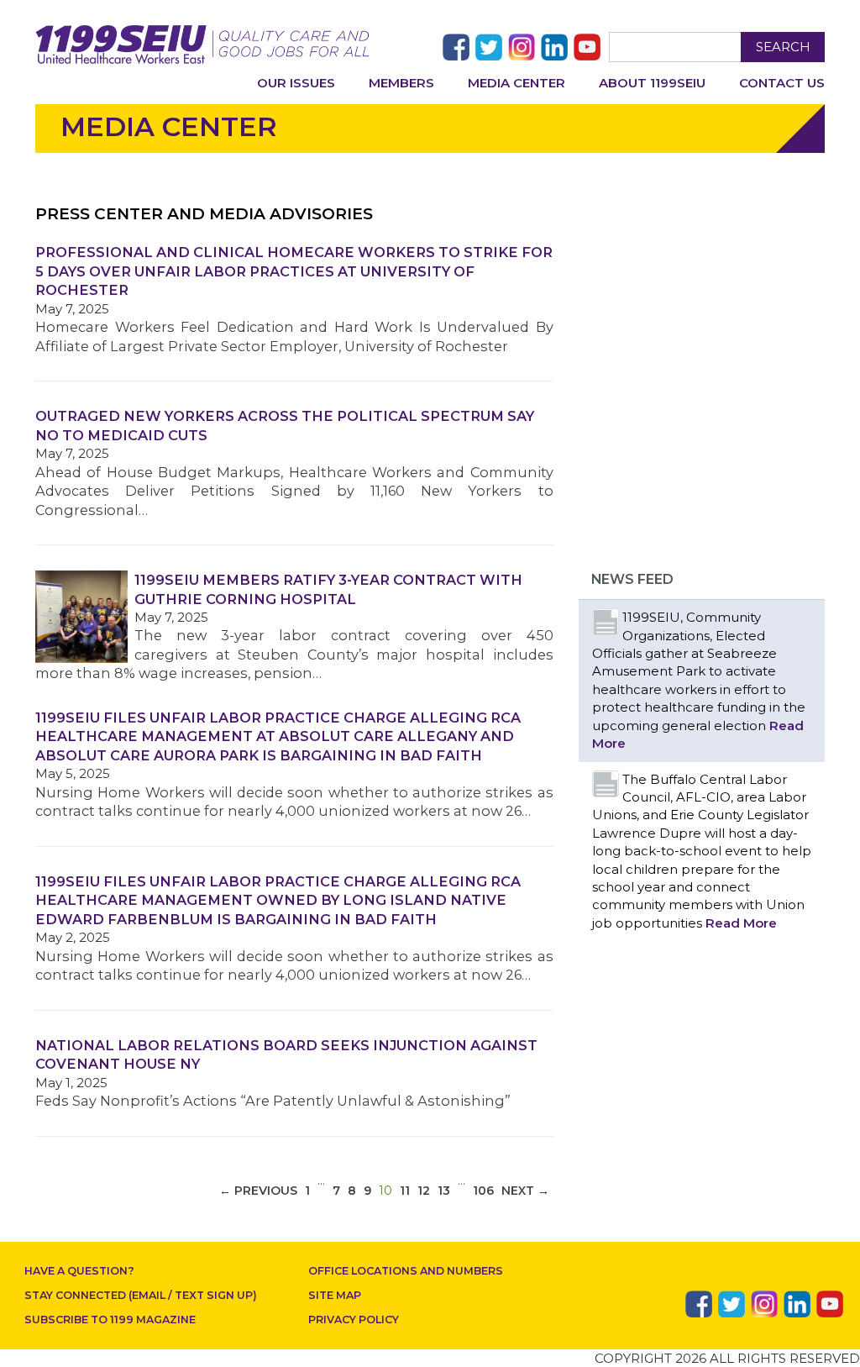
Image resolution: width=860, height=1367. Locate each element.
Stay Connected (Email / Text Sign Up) (140, 1295)
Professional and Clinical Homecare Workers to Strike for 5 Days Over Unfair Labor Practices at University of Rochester (294, 271)
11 (405, 1190)
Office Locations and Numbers (405, 1270)
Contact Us (782, 83)
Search (783, 47)
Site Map (334, 1295)
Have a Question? (79, 1270)
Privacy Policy (353, 1319)
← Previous (258, 1190)
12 (423, 1190)
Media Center (516, 83)
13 (444, 1190)
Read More (741, 923)
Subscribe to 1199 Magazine (110, 1319)
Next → (525, 1190)
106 (483, 1190)
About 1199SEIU (652, 83)
